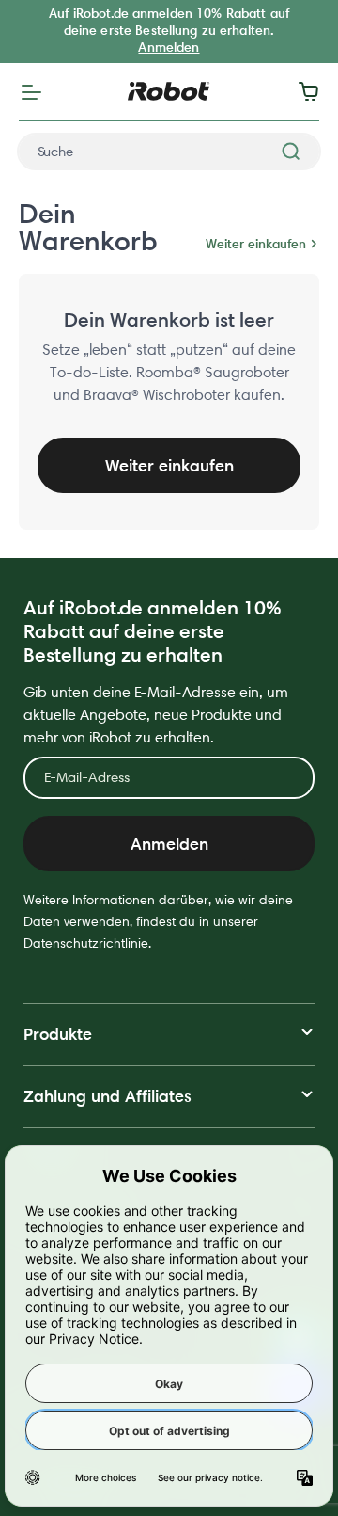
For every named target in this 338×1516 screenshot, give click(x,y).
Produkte (57, 1034)
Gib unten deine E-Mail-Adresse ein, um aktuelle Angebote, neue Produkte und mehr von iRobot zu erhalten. (155, 714)
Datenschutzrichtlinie (85, 942)
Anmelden (168, 47)
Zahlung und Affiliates (107, 1096)
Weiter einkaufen (256, 243)
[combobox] (169, 151)
